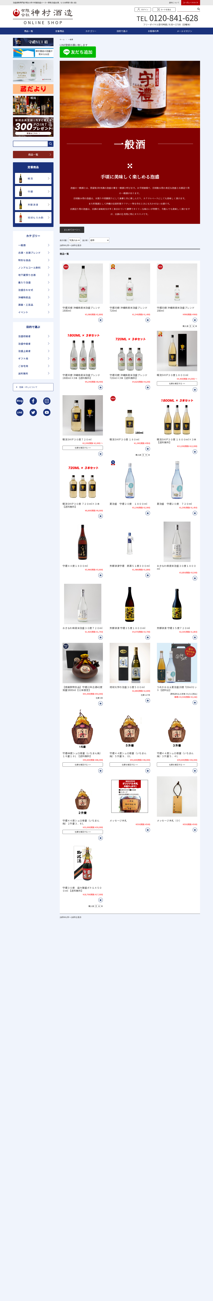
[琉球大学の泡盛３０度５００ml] (130, 663)
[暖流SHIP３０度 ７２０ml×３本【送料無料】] (83, 480)
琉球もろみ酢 (36, 217)
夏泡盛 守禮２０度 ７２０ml (174, 503)
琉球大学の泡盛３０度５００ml (127, 687)
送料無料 (23, 373)
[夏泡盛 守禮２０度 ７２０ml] (177, 480)
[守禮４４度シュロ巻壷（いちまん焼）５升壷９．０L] (130, 729)
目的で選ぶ (122, 31)
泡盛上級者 (24, 351)
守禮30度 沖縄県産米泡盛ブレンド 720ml (128, 309)
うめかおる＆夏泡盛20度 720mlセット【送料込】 (177, 688)
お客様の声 (153, 31)
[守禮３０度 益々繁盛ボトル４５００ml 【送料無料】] (83, 863)
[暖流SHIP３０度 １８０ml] (130, 415)
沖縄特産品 (24, 297)
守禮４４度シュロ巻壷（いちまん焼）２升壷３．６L (81, 822)
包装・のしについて (28, 386)
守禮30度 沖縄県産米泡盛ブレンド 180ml (176, 309)
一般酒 (22, 245)
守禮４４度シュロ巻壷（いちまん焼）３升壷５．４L (175, 754)
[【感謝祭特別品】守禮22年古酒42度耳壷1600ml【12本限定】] (83, 663)
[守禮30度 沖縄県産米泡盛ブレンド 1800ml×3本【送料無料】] (83, 351)
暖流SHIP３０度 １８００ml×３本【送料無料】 (176, 441)
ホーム (62, 39)
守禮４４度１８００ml (75, 565)
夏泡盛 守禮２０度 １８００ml (128, 503)
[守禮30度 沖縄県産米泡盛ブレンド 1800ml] (83, 283)
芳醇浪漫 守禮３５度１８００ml (127, 628)
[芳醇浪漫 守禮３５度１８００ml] (130, 604)
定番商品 (59, 31)
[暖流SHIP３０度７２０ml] (83, 415)
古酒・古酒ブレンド (29, 252)
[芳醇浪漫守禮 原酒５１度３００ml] (130, 542)
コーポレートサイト (190, 2)
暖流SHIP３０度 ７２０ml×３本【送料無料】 (81, 505)
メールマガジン (184, 31)
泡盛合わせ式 (25, 290)
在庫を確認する (175, 383)
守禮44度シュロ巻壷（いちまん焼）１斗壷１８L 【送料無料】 (82, 754)
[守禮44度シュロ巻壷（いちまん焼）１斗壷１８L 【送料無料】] (83, 729)
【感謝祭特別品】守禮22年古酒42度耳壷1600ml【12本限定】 (82, 688)
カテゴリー (90, 31)
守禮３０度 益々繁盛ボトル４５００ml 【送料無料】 (82, 889)
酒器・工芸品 (25, 304)
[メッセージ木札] (130, 796)
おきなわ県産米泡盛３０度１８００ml (176, 567)
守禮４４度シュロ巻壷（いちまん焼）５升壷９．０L (128, 754)
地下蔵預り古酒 (27, 275)
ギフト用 (23, 358)
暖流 (30, 178)
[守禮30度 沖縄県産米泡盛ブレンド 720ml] (130, 283)
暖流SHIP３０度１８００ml (172, 375)
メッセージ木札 (118, 820)
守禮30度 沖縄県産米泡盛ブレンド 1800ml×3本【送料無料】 (81, 376)
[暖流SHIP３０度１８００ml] (177, 351)
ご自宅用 (23, 366)
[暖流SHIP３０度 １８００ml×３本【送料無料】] (177, 415)
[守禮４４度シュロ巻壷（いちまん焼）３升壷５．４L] (177, 729)
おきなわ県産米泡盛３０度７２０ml (83, 628)
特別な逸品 (24, 260)
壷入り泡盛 (24, 282)
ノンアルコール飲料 (29, 267)
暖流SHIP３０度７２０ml (77, 439)
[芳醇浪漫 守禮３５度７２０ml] (177, 604)
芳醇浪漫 (33, 204)
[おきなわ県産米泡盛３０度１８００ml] (177, 542)
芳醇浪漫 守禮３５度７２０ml (173, 628)
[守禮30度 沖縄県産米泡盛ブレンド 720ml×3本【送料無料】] (130, 351)
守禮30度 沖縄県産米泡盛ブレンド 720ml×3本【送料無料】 (128, 376)
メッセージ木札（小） (169, 820)
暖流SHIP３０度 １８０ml (124, 439)
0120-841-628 (173, 17)
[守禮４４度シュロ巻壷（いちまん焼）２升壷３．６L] (83, 796)
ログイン (144, 9)
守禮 (30, 191)
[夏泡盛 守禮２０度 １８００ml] (130, 480)
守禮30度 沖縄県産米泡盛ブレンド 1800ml (81, 309)
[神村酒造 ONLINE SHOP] (43, 22)
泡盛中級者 (24, 343)
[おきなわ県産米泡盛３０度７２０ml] (83, 604)
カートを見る (166, 9)
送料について (174, 2)
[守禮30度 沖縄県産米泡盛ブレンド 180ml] (177, 283)
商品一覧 (28, 31)
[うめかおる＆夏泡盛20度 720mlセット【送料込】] (177, 663)
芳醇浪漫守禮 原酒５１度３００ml (130, 565)
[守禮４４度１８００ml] (83, 542)
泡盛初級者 (24, 336)
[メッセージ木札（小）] (177, 796)
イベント (23, 312)
